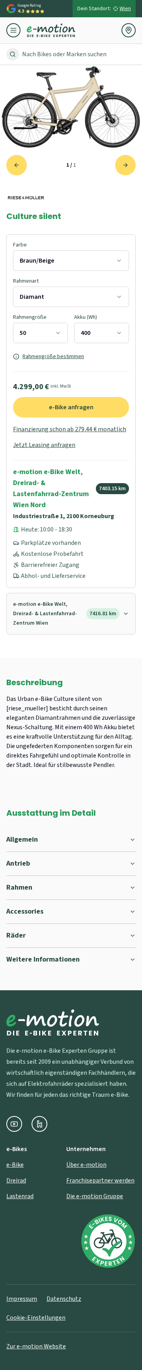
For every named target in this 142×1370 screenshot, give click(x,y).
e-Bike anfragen (71, 407)
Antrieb (18, 863)
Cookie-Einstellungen (35, 1317)
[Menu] (16, 30)
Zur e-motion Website (36, 1346)
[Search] (12, 54)
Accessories (24, 911)
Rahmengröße (30, 317)
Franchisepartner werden (100, 1180)
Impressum (21, 1299)
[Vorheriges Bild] (16, 165)
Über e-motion (86, 1164)
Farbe (20, 245)
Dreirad (16, 1180)
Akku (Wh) (85, 317)
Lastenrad (20, 1196)
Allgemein (22, 839)
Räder (16, 935)
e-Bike (15, 1164)
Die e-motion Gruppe (94, 1196)
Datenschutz (64, 1299)
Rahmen (19, 887)
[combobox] (71, 260)
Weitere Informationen (43, 959)
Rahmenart (26, 281)
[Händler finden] (128, 30)
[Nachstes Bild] (125, 165)
